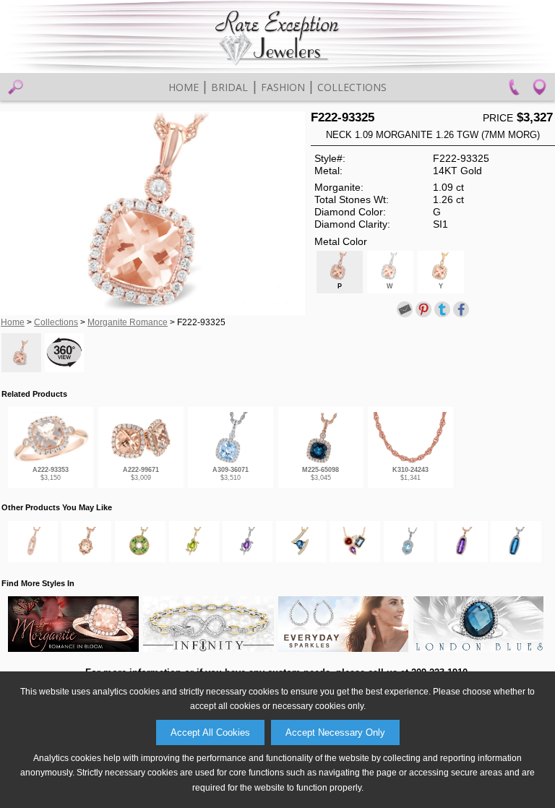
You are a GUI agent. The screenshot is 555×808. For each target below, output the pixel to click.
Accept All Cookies (210, 732)
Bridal (229, 87)
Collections (352, 87)
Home (183, 87)
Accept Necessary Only (335, 732)
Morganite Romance (127, 322)
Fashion (283, 87)
